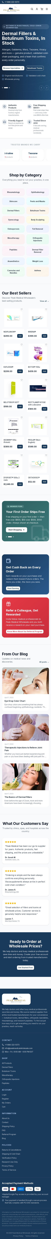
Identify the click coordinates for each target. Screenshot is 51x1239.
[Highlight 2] (10, 536)
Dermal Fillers (7, 1067)
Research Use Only (10, 1162)
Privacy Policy (7, 1166)
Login (4, 1095)
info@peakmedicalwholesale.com (18, 1048)
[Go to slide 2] (6, 87)
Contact (5, 1122)
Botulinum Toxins (34, 68)
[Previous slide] (41, 87)
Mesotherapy (7, 1075)
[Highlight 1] (6, 536)
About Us (5, 1118)
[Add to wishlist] (21, 309)
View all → (44, 301)
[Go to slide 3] (9, 87)
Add (20, 336)
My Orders (6, 1103)
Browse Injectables (11, 68)
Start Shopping (15, 530)
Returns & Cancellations (11, 1150)
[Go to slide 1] (2, 87)
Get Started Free (25, 967)
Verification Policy (9, 1158)
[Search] (32, 9)
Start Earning (13, 588)
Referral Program (9, 1134)
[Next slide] (47, 87)
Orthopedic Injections (10, 1079)
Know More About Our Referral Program (24, 631)
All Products (7, 1063)
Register (5, 1099)
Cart (3, 1107)
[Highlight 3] (13, 536)
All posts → (44, 662)
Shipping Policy (8, 1126)
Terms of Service (9, 1170)
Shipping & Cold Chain (11, 1154)
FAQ (3, 1130)
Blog (4, 1138)
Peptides (5, 1083)
